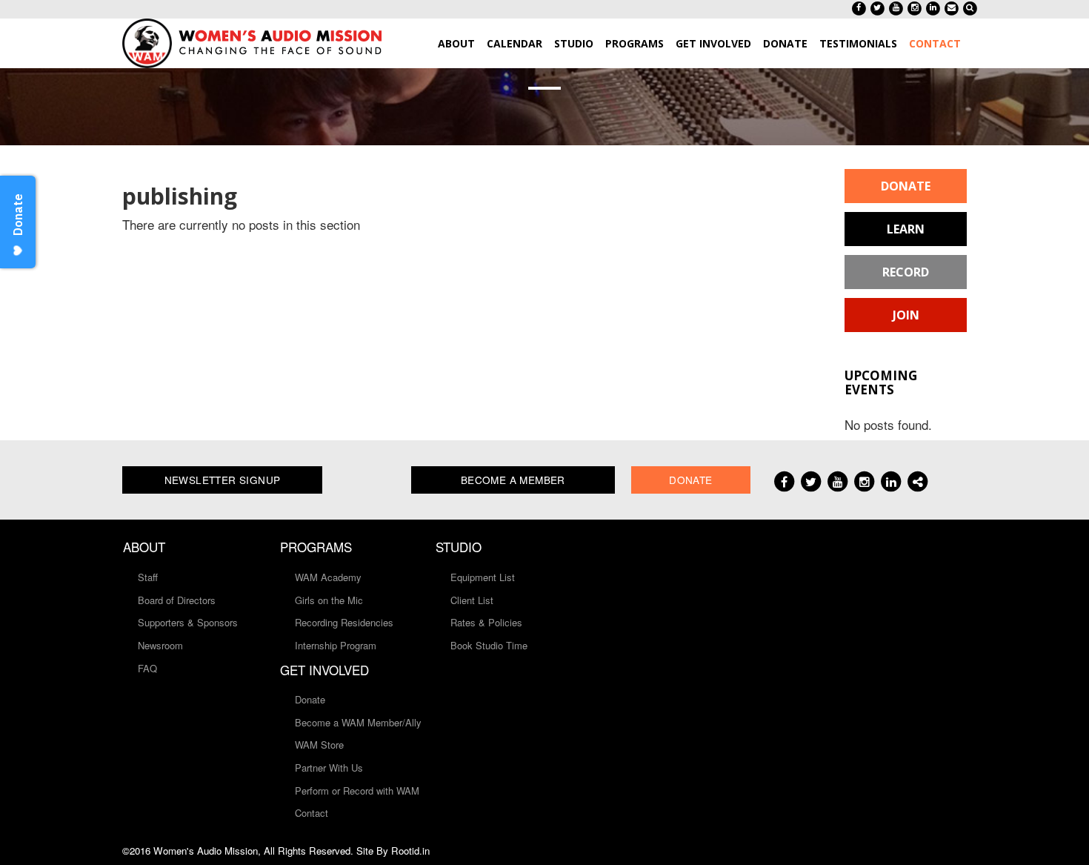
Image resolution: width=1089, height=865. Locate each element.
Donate (905, 186)
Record (905, 272)
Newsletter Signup (222, 479)
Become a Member (513, 479)
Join (906, 315)
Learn (906, 229)
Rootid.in (410, 851)
